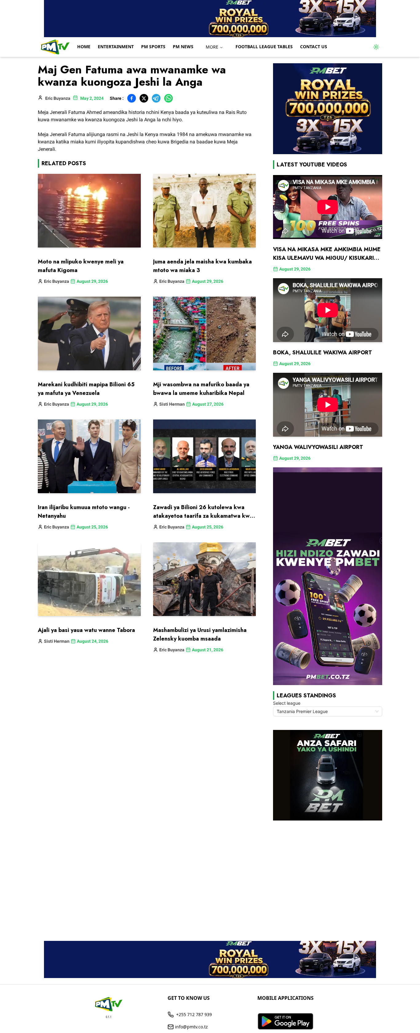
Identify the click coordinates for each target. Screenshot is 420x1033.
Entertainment (116, 46)
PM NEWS (183, 46)
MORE (212, 47)
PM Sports (153, 46)
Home (83, 46)
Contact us (313, 46)
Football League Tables (264, 46)
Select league (286, 703)
